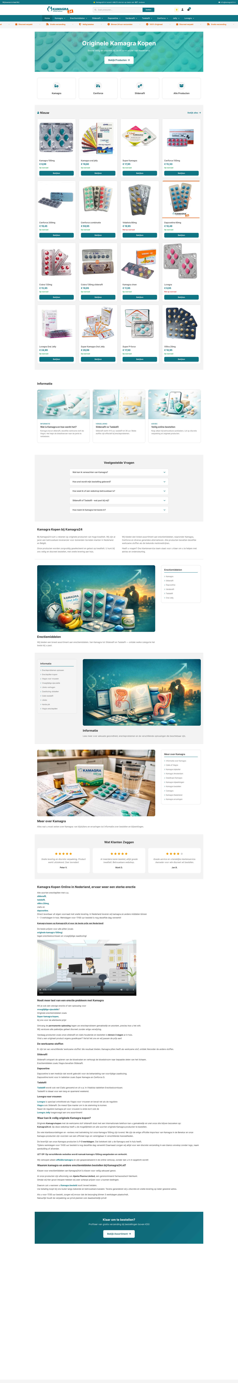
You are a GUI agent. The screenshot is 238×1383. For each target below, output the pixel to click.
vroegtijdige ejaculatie (48, 1009)
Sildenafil (96, 18)
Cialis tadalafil (47, 696)
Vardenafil (130, 18)
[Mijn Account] (182, 10)
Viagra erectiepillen (50, 709)
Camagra (169, 791)
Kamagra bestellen (173, 786)
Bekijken (56, 173)
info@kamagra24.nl (228, 2)
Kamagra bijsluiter (173, 769)
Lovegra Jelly (43, 1112)
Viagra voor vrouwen (50, 679)
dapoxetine (42, 910)
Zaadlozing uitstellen (50, 691)
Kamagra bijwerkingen (175, 782)
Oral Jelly (170, 598)
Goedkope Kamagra (174, 778)
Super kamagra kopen (48, 1016)
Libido (44, 700)
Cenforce (161, 18)
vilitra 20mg (43, 903)
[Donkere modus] (176, 9)
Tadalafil (146, 18)
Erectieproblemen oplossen (53, 670)
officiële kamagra (64, 1160)
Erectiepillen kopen (49, 674)
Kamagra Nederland (174, 795)
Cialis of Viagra (172, 765)
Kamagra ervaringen (174, 799)
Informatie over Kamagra (176, 761)
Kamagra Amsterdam (174, 774)
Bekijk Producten (117, 60)
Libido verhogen (48, 687)
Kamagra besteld (69, 1185)
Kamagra (59, 18)
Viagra (40, 1105)
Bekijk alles (193, 112)
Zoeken (148, 10)
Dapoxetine (113, 18)
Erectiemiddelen (77, 18)
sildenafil (41, 896)
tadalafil (41, 900)
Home (47, 18)
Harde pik (46, 704)
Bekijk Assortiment (117, 1234)
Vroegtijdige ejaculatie (51, 683)
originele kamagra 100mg (49, 932)
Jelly (175, 18)
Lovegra (188, 18)
